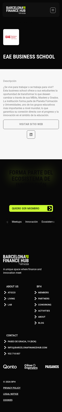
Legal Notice (10, 394)
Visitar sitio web (31, 124)
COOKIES (7, 400)
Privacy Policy (12, 388)
